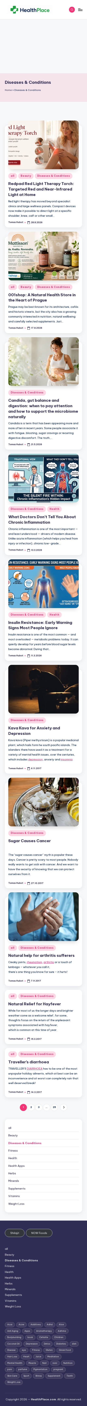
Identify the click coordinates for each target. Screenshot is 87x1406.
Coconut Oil (13, 1343)
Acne (21, 1324)
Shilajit (14, 1233)
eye (24, 1350)
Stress (38, 1376)
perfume (22, 1369)
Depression (32, 1343)
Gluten (49, 1350)
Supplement (54, 1376)
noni (55, 1363)
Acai (9, 1324)
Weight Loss (16, 1204)
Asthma (62, 1331)
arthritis (49, 962)
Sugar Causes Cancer (29, 840)
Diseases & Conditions (53, 175)
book (30, 1337)
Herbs (12, 1173)
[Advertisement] (43, 46)
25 (54, 1107)
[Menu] (80, 10)
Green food (65, 1350)
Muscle (32, 1363)
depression (35, 759)
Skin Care (12, 1376)
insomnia (66, 759)
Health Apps (16, 1166)
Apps (27, 1331)
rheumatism (34, 962)
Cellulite (43, 1337)
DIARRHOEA (34, 1068)
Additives (36, 1324)
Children (58, 1337)
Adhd (50, 1324)
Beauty (26, 175)
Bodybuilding (14, 1337)
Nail (44, 1363)
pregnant (58, 1369)
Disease (11, 1350)
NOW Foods (39, 1233)
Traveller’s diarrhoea (28, 1061)
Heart (26, 1356)
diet (74, 1343)
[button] (63, 1107)
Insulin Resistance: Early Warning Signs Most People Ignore (40, 625)
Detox (47, 1343)
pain (9, 1369)
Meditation (53, 1356)
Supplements (16, 1188)
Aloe (61, 1324)
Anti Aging (12, 1331)
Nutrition (67, 1363)
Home (8, 90)
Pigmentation (40, 1369)
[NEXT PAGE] (63, 1107)
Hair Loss (12, 1356)
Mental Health (14, 1363)
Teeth (70, 1376)
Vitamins (14, 1196)
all (13, 175)
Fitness (13, 1150)
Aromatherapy (44, 1331)
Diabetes (61, 1343)
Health (54, 508)
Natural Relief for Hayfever (34, 1003)
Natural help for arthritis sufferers (41, 955)
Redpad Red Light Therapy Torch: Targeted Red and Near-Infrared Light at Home (41, 189)
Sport (26, 1376)
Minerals (13, 1181)
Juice (38, 1356)
